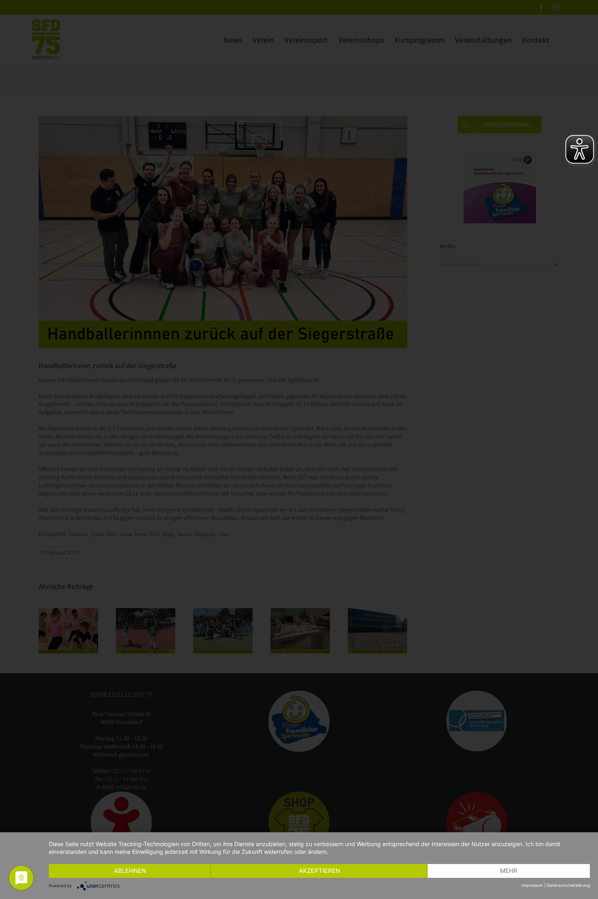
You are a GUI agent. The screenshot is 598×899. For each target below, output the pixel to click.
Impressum (532, 885)
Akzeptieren (319, 871)
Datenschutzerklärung (568, 885)
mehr (508, 871)
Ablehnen (130, 871)
